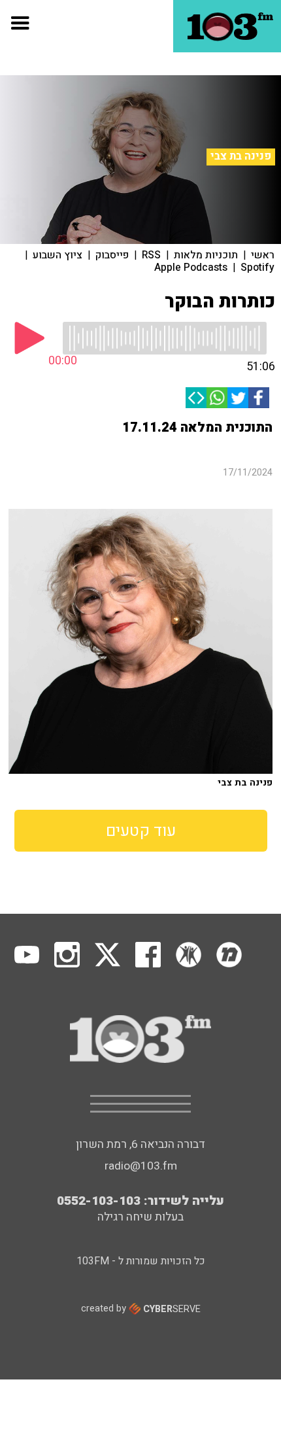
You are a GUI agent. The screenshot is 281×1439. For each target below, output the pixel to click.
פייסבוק (112, 255)
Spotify (257, 267)
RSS (151, 255)
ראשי (262, 255)
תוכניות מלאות (206, 255)
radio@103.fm (141, 1165)
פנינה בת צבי (240, 156)
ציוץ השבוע (57, 255)
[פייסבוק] (258, 397)
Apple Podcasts (190, 267)
